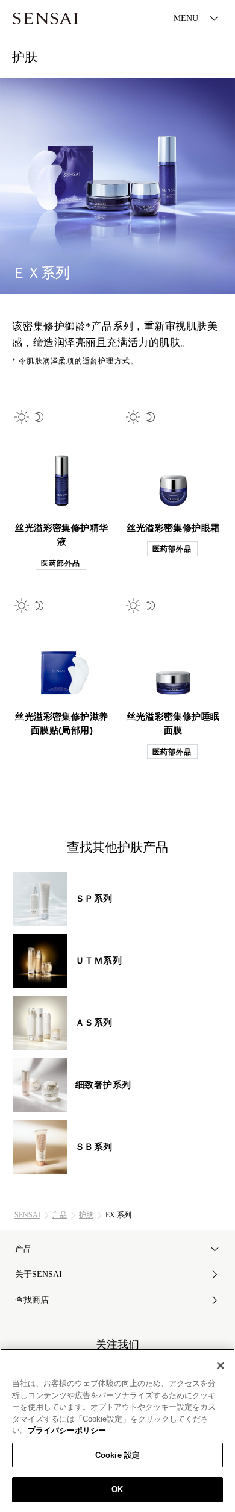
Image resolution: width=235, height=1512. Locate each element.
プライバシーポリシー (67, 1430)
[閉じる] (220, 1365)
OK (117, 1489)
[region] (117, 1430)
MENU (186, 18)
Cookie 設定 (117, 1455)
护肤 (86, 1215)
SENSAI (27, 1215)
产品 (59, 1215)
